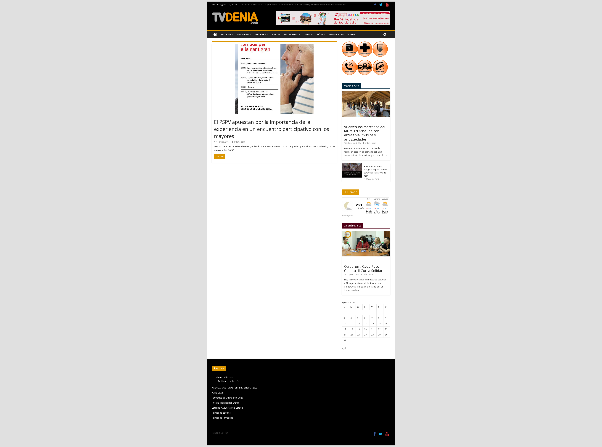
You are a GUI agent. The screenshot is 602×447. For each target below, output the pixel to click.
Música (321, 34)
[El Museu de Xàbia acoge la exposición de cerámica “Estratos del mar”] (352, 165)
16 (386, 323)
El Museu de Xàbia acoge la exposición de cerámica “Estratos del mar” (375, 171)
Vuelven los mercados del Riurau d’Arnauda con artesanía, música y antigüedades (364, 132)
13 (365, 323)
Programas (291, 34)
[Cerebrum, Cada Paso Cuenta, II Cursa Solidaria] (366, 232)
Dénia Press (244, 34)
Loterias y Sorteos (224, 376)
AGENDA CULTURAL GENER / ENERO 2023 (234, 387)
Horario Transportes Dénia (225, 402)
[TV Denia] (215, 34)
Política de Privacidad (222, 417)
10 (344, 323)
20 (365, 329)
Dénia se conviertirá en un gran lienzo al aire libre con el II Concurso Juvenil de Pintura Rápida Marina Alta (293, 4)
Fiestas (276, 34)
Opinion (308, 34)
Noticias (226, 34)
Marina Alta (336, 34)
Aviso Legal (217, 392)
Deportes (260, 34)
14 (372, 323)
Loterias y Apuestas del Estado (227, 407)
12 (358, 323)
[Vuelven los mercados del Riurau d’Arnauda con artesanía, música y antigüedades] (366, 92)
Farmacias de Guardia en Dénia (227, 397)
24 (344, 334)
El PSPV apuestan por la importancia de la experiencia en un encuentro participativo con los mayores (271, 129)
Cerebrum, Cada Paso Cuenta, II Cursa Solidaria (364, 268)
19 (358, 329)
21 (372, 329)
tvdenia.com (239, 142)
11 (351, 323)
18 (351, 329)
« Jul (344, 348)
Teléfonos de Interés (228, 381)
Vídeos (351, 34)
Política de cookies (221, 412)
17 (344, 329)
